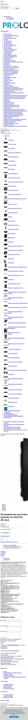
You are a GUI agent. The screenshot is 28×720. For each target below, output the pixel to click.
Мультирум (7, 81)
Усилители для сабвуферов (11, 73)
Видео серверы (8, 48)
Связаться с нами (8, 697)
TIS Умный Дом (8, 37)
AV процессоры (8, 41)
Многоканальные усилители (11, 70)
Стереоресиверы (8, 43)
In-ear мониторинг (8, 103)
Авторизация (10, 19)
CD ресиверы (7, 53)
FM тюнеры (7, 59)
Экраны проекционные (10, 77)
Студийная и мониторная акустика (13, 90)
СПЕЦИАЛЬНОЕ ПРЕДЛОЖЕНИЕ (13, 416)
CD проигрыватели (9, 50)
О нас (5, 671)
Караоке (6, 39)
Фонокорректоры (8, 57)
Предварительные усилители (11, 67)
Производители (8, 674)
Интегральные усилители (10, 66)
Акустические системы (10, 38)
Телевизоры (7, 78)
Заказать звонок (15, 130)
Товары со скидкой (9, 675)
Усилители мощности (9, 69)
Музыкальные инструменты (11, 123)
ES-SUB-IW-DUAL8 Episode (11, 650)
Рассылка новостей (9, 688)
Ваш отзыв (3, 638)
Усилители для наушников (11, 71)
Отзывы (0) (7, 559)
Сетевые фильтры (8, 74)
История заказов (8, 685)
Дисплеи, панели (8, 80)
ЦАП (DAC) (7, 64)
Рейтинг (3, 642)
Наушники (6, 63)
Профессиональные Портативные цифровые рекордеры (13, 121)
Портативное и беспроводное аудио (13, 62)
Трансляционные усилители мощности (14, 98)
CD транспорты (8, 52)
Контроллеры (7, 108)
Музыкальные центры (9, 60)
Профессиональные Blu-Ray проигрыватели (15, 110)
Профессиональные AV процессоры (13, 113)
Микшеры (6, 99)
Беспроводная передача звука (11, 105)
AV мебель (6, 84)
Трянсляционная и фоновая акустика (13, 88)
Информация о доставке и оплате (12, 672)
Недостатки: (4, 631)
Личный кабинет (8, 684)
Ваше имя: (3, 620)
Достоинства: (4, 626)
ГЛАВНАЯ (7, 412)
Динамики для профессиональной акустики (15, 95)
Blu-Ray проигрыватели (10, 45)
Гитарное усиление (9, 124)
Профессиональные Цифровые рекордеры (15, 119)
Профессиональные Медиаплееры (13, 112)
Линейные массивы (9, 91)
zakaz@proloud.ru (8, 696)
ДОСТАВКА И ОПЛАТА (10, 414)
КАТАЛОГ (7, 135)
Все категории (7, 34)
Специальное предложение (11, 35)
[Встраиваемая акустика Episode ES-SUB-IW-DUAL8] (4, 510)
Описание (6, 558)
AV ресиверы (7, 42)
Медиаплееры (7, 46)
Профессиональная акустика (11, 87)
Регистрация (10, 17)
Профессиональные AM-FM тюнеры (13, 115)
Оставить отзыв (5, 526)
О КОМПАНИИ (8, 413)
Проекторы (7, 76)
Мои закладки (7, 687)
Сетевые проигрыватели (10, 49)
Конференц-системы (9, 102)
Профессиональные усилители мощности (15, 96)
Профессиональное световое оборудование (15, 126)
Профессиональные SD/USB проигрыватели (11, 117)
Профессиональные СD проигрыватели (14, 109)
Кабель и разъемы (8, 85)
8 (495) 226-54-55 (8, 694)
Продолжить (4, 648)
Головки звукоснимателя (10, 56)
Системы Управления (9, 83)
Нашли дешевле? (5, 536)
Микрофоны (7, 101)
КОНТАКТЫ (7, 417)
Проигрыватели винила (10, 55)
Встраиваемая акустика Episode (12, 427)
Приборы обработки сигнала (11, 106)
